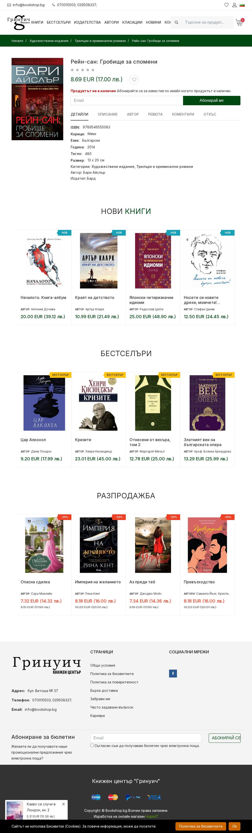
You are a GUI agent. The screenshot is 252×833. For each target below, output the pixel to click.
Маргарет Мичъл (152, 451)
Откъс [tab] (210, 114)
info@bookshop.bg (29, 5)
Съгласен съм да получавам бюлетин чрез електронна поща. (147, 746)
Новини (153, 22)
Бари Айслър (94, 172)
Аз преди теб (142, 581)
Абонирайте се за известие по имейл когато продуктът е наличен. (174, 91)
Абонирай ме (212, 100)
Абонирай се (226, 738)
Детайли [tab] (79, 114)
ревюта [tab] (155, 114)
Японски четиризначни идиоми (151, 300)
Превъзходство (199, 581)
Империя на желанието (98, 581)
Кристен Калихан (230, 593)
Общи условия (102, 665)
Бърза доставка (104, 690)
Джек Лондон (41, 451)
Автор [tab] (133, 114)
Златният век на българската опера (202, 442)
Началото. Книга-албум (43, 297)
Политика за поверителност (114, 682)
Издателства (87, 22)
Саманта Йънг (206, 593)
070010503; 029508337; (77, 5)
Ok (234, 826)
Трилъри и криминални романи (164, 166)
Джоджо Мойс (151, 593)
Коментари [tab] (183, 114)
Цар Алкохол (33, 439)
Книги (37, 22)
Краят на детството (94, 297)
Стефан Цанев (204, 309)
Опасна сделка (35, 581)
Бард (91, 178)
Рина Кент (92, 593)
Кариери (97, 715)
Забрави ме (100, 699)
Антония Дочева (43, 309)
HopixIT (152, 816)
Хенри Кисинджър (98, 451)
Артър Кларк (94, 309)
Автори (111, 22)
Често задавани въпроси (111, 707)
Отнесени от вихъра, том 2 (150, 442)
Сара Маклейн (41, 593)
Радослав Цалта (151, 309)
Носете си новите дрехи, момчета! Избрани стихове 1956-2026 (206, 300)
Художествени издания (113, 166)
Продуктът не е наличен (93, 91)
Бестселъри (59, 22)
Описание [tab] (108, 114)
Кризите (83, 439)
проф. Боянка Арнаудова (212, 451)
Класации (132, 22)
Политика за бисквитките (112, 674)
